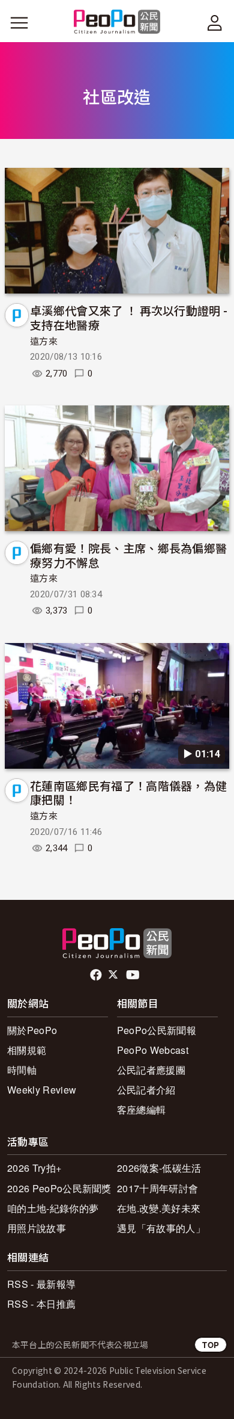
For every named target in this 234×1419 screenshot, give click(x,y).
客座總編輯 (141, 1109)
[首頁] (117, 22)
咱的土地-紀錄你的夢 (52, 1208)
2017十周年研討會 (157, 1188)
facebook (97, 975)
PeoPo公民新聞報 (156, 1030)
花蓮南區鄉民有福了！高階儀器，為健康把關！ (128, 792)
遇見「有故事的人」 (161, 1228)
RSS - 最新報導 (41, 1284)
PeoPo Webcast (152, 1050)
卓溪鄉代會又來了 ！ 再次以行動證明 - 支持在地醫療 (128, 317)
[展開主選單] (19, 23)
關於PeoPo (32, 1030)
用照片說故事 (36, 1228)
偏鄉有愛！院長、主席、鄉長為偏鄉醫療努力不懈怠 (128, 555)
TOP (210, 1344)
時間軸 (22, 1070)
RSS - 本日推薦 (41, 1304)
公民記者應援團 (151, 1070)
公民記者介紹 (146, 1090)
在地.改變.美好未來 (158, 1208)
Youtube (134, 975)
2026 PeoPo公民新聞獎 (59, 1188)
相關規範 (26, 1050)
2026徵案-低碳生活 (159, 1168)
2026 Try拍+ (34, 1168)
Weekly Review (41, 1090)
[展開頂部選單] (215, 23)
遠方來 (44, 341)
